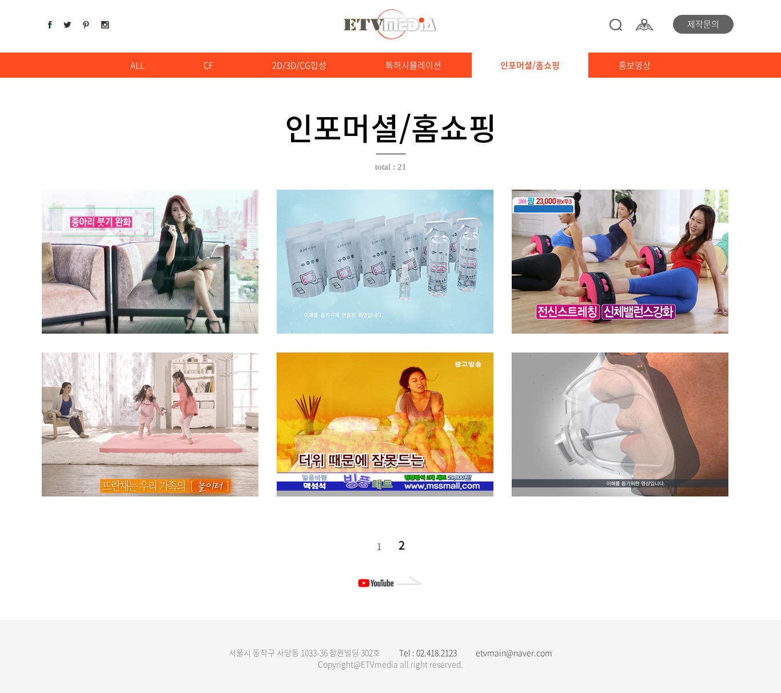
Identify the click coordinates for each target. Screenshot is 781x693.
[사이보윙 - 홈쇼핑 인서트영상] (620, 424)
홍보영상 (635, 65)
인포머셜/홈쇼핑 (530, 65)
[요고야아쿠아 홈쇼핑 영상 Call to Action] (385, 262)
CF (208, 65)
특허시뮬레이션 (413, 65)
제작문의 (703, 24)
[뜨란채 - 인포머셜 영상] (150, 424)
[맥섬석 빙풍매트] (385, 424)
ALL (137, 65)
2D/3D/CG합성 (299, 65)
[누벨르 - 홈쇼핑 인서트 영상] (150, 262)
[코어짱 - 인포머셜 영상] (620, 262)
